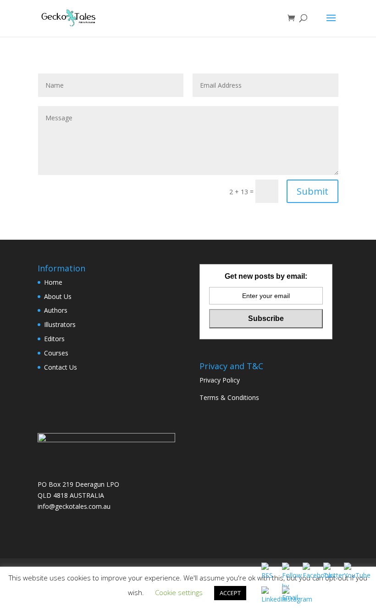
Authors (55, 310)
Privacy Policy (219, 380)
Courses (56, 353)
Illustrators (60, 324)
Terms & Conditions (229, 397)
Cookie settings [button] (179, 592)
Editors (54, 338)
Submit (312, 191)
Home (53, 282)
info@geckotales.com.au (74, 506)
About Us (58, 296)
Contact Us (60, 367)
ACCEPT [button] (230, 593)
